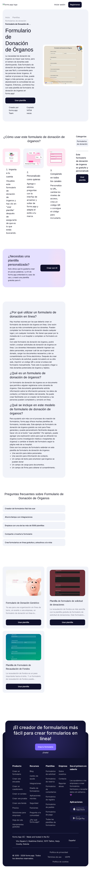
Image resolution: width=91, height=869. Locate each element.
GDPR (67, 857)
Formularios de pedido (50, 805)
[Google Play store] (79, 818)
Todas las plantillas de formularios (51, 822)
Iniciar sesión (59, 4)
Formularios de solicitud (50, 772)
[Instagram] (76, 775)
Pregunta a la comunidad (35, 814)
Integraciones (35, 783)
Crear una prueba (19, 798)
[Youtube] (86, 775)
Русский (72, 830)
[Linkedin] (71, 775)
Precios (15, 808)
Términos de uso (54, 857)
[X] (81, 775)
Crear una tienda (19, 803)
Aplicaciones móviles (35, 797)
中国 (71, 834)
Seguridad (34, 803)
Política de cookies (60, 862)
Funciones (34, 808)
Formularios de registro (50, 798)
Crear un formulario (16, 772)
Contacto (62, 779)
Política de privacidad (59, 852)
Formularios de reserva (50, 780)
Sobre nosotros (62, 772)
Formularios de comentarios (51, 789)
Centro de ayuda (34, 777)
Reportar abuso (62, 784)
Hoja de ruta (17, 820)
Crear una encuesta (16, 780)
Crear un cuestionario (17, 787)
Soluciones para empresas (19, 814)
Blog (32, 771)
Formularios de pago (50, 813)
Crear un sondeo (19, 794)
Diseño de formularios (34, 789)
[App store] (79, 809)
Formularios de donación (82, 142)
